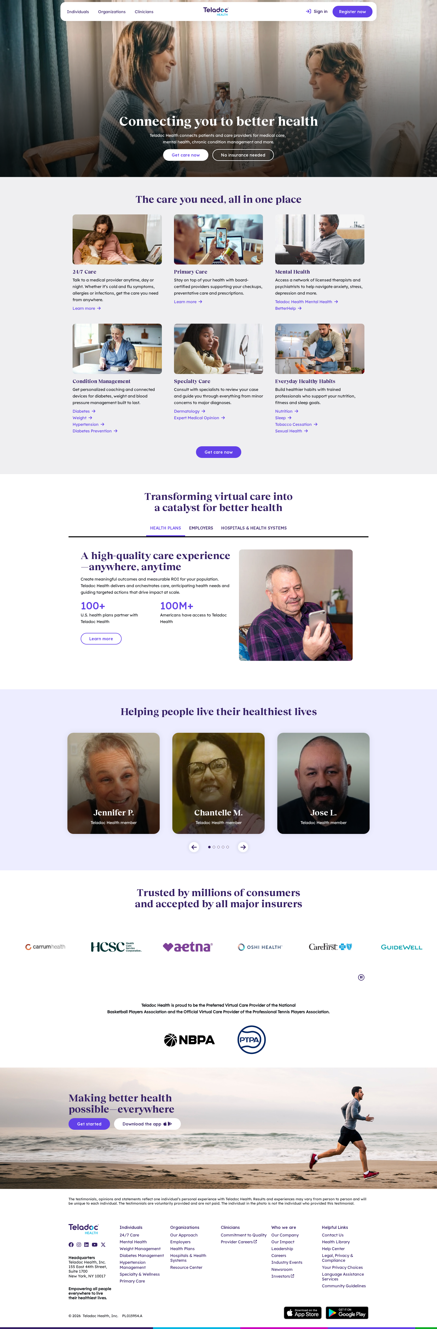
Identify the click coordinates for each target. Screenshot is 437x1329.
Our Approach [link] (184, 1235)
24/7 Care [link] (129, 1235)
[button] (194, 847)
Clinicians (144, 11)
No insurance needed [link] (243, 155)
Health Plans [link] (182, 1248)
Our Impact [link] (282, 1241)
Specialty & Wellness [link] (140, 1274)
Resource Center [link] (186, 1267)
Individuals (78, 11)
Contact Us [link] (333, 1235)
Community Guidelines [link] (344, 1285)
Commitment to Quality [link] (244, 1235)
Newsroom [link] (282, 1269)
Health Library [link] (336, 1241)
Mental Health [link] (133, 1241)
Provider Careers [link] (237, 1241)
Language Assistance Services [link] (343, 1276)
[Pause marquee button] (361, 977)
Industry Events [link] (286, 1262)
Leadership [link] (282, 1248)
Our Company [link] (285, 1235)
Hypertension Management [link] (133, 1265)
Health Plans (165, 527)
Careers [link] (278, 1255)
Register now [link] (352, 11)
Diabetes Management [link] (142, 1255)
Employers (201, 527)
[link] (317, 11)
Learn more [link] (101, 638)
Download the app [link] (142, 1123)
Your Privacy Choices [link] (342, 1267)
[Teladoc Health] (216, 11)
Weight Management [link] (140, 1248)
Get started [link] (89, 1123)
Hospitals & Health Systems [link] (188, 1258)
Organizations (112, 11)
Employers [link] (180, 1241)
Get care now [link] (186, 155)
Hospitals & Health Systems (254, 527)
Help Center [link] (333, 1248)
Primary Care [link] (132, 1281)
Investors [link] (280, 1276)
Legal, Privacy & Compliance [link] (337, 1258)
